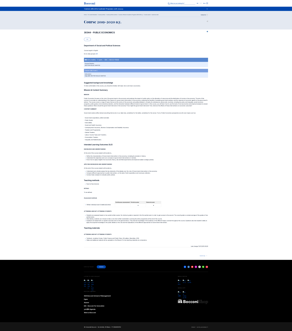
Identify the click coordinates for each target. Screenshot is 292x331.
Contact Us (203, 14)
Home (85, 14)
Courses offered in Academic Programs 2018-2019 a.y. (130, 14)
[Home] (89, 3)
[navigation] (146, 9)
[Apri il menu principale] (207, 3)
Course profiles (101, 14)
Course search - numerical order (151, 14)
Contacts (101, 266)
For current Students (92, 14)
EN (197, 3)
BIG (87, 39)
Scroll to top (202, 255)
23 (97, 54)
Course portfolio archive (111, 14)
